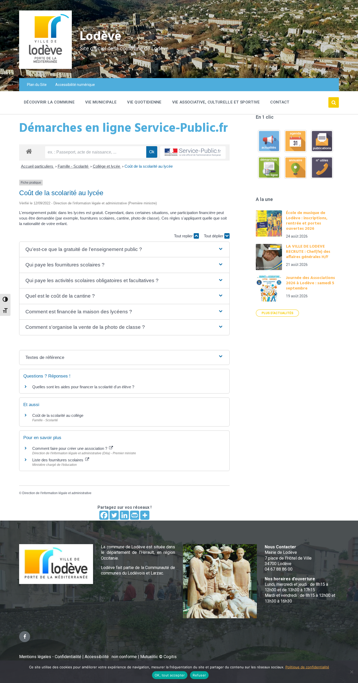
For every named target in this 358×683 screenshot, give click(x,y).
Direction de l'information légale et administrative (56, 493)
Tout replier (184, 236)
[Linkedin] (124, 515)
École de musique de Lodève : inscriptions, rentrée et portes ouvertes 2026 (307, 221)
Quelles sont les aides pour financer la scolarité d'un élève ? (83, 387)
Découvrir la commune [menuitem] (49, 102)
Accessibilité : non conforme (111, 656)
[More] (144, 515)
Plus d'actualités (277, 313)
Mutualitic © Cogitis (158, 656)
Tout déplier (214, 236)
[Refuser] (351, 671)
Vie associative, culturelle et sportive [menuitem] (216, 102)
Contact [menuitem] (279, 102)
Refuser (199, 675)
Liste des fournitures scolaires (58, 460)
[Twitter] (114, 515)
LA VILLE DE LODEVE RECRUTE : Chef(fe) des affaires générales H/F (308, 251)
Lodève (100, 37)
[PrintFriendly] (134, 515)
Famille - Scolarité (73, 166)
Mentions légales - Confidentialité (50, 656)
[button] (124, 249)
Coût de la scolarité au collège (57, 415)
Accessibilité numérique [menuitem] (75, 85)
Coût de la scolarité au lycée (148, 166)
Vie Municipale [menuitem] (101, 102)
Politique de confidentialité (307, 667)
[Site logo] (45, 67)
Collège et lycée (107, 166)
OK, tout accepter (170, 675)
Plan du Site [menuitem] (37, 85)
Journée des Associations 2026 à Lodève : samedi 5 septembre (310, 283)
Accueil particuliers (37, 166)
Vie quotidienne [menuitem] (144, 102)
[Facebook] (104, 515)
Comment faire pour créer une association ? (70, 448)
